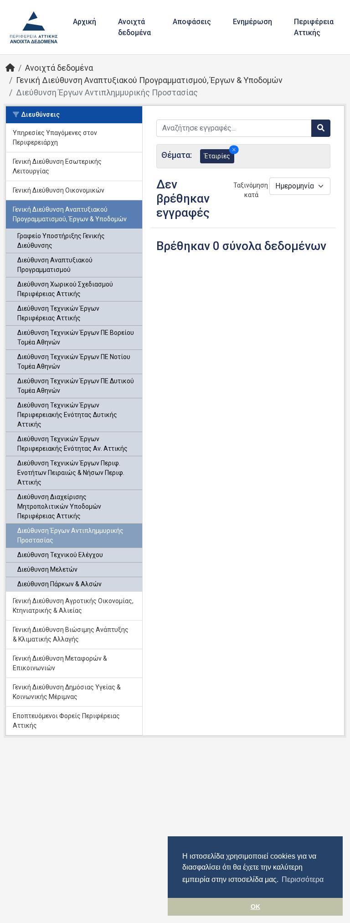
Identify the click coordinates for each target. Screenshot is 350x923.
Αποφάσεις (192, 21)
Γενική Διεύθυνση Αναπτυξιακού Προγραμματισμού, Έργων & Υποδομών (149, 80)
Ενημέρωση (252, 21)
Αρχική (84, 21)
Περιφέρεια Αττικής (314, 27)
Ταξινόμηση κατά (248, 190)
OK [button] (255, 906)
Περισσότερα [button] (303, 879)
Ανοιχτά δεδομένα (134, 27)
